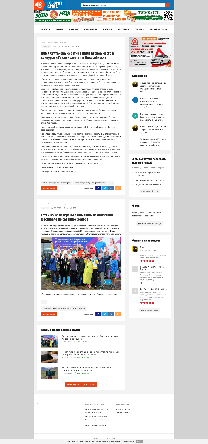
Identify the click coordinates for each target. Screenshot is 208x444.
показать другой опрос (149, 191)
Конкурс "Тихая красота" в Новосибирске (56, 183)
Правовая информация (93, 413)
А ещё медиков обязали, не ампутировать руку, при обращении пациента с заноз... (153, 87)
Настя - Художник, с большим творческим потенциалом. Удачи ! (153, 129)
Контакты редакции (123, 409)
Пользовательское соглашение (95, 425)
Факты (136, 206)
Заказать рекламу (122, 413)
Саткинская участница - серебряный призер (90, 183)
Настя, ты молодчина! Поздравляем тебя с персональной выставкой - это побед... (152, 102)
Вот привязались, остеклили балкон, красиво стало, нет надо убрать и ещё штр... (153, 117)
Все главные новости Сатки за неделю (81, 384)
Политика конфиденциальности (96, 416)
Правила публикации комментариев (97, 409)
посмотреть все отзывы (149, 310)
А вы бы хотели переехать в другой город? (149, 161)
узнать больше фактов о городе (149, 224)
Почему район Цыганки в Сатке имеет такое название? (146, 214)
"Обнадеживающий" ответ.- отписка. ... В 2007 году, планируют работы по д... (153, 142)
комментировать (49, 188)
